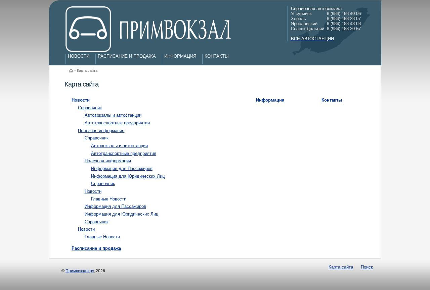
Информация (180, 56)
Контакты (217, 56)
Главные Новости (108, 198)
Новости (78, 56)
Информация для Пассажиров (122, 168)
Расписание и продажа (127, 56)
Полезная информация (101, 130)
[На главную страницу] (71, 67)
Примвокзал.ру (80, 271)
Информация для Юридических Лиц (128, 176)
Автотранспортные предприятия (117, 122)
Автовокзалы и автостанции (113, 115)
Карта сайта (87, 70)
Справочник (90, 107)
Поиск (367, 267)
